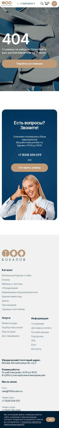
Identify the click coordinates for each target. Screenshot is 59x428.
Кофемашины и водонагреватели (20, 292)
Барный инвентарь (12, 296)
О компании (37, 323)
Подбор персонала (12, 327)
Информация (39, 318)
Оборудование (10, 288)
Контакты (36, 349)
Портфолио (37, 336)
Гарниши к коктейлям (13, 309)
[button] (29, 168)
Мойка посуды (9, 323)
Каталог (7, 270)
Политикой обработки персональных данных (22, 423)
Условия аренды (40, 332)
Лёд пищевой (9, 305)
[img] (6, 3)
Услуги (6, 317)
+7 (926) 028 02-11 (27, 4)
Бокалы (6, 279)
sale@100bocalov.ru (12, 391)
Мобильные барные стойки (16, 275)
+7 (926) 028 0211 (11, 400)
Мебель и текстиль (12, 284)
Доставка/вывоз (11, 336)
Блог (34, 344)
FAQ (33, 340)
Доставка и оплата (41, 328)
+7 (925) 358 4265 (11, 410)
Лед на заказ (8, 331)
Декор (5, 300)
